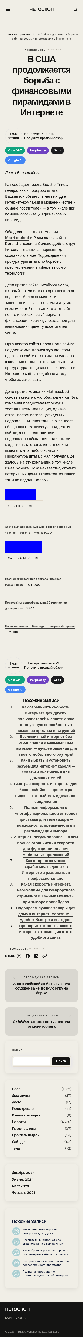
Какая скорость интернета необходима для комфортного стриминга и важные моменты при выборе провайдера (46, 893)
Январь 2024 (22, 1179)
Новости (19, 1122)
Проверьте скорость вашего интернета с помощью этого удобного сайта (45, 931)
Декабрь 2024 (23, 1173)
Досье (17, 1102)
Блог (16, 1089)
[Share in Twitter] (19, 956)
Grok (57, 150)
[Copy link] (44, 956)
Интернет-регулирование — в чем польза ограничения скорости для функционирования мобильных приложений (46, 845)
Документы (21, 1096)
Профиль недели (25, 1135)
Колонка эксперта (26, 1115)
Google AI (15, 160)
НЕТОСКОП (41, 9)
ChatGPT (15, 150)
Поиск (17, 1049)
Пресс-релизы (24, 1129)
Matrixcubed (17, 237)
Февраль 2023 (23, 1193)
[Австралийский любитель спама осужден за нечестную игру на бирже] (41, 985)
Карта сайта (15, 1317)
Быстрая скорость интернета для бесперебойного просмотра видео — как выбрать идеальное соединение (45, 792)
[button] (7, 9)
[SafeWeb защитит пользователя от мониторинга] (41, 1021)
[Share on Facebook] (27, 956)
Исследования (23, 1109)
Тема (16, 1148)
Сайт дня (19, 1142)
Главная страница (18, 34)
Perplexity (38, 150)
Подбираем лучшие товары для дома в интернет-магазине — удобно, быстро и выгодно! (46, 913)
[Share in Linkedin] (36, 956)
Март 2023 (20, 1186)
